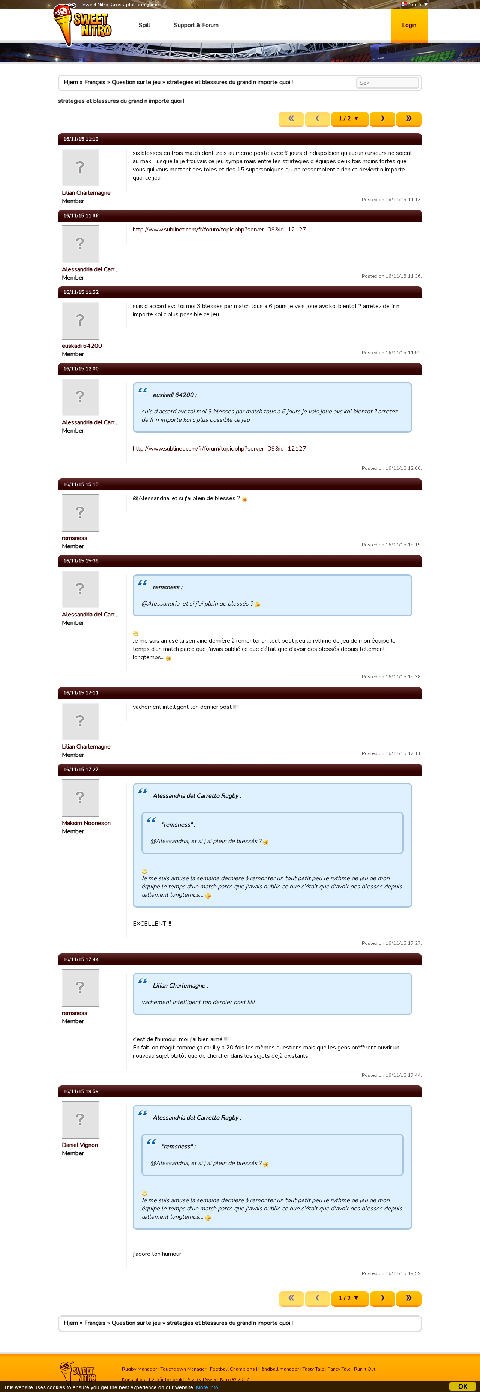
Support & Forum (196, 25)
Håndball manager (278, 1369)
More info (207, 1387)
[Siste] (409, 119)
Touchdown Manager (183, 1369)
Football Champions (232, 1369)
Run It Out (364, 1369)
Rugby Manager (139, 1369)
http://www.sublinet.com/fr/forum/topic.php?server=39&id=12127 (219, 229)
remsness (74, 538)
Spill (144, 25)
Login (409, 25)
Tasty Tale (313, 1369)
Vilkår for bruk (166, 1379)
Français (94, 82)
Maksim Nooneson (86, 823)
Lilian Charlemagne (86, 193)
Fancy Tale (339, 1369)
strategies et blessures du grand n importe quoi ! (230, 82)
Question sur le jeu (136, 82)
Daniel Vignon (80, 1145)
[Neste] (382, 119)
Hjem (71, 82)
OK (463, 1386)
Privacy (194, 1379)
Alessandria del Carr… (90, 269)
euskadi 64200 (82, 346)
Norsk (414, 4)
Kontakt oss (135, 1379)
